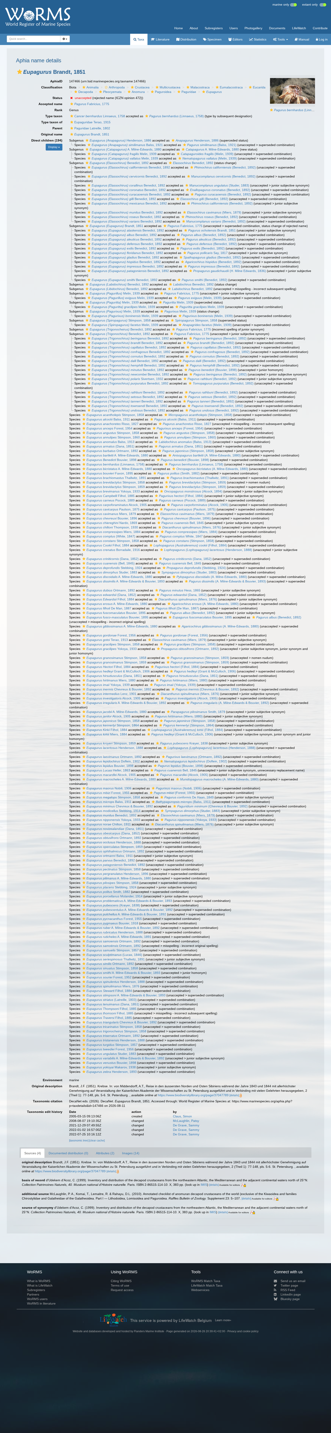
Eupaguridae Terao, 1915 (92, 122)
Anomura (138, 92)
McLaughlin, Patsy (186, 1121)
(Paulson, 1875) (190, 509)
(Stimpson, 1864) (188, 725)
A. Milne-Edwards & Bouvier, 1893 (125, 581)
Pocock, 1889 (110, 500)
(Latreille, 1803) (111, 1000)
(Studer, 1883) (219, 185)
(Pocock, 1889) (182, 500)
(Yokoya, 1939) (175, 685)
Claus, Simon (182, 1116)
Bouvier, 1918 (112, 923)
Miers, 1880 (111, 680)
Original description (47, 1086)
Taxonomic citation (47, 1101)
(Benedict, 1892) (225, 167)
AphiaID (56, 81)
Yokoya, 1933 (113, 491)
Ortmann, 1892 (112, 451)
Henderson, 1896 (117, 874)
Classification (51, 87)
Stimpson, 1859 (115, 487)
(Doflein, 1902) (195, 761)
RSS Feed (288, 1290)
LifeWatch (299, 28)
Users (233, 28)
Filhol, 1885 (110, 496)
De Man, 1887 (108, 608)
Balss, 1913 (110, 442)
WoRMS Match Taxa (205, 1281)
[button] (19, 71)
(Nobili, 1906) (179, 788)
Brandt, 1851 (91, 134)
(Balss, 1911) (175, 419)
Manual (303, 39)
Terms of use (120, 1285)
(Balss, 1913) (185, 442)
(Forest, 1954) (180, 428)
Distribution (187, 39)
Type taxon (53, 116)
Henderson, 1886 (120, 140)
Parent (57, 128)
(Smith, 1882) (178, 473)
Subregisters (214, 28)
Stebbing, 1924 (114, 568)
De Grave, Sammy (186, 1125)
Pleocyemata (112, 92)
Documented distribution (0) (68, 1153)
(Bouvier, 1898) (212, 370)
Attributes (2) (105, 1153)
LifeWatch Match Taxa (206, 1285)
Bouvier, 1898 (111, 460)
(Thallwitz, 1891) (199, 478)
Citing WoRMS (121, 1281)
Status (57, 98)
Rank (58, 110)
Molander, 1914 (114, 896)
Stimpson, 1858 (120, 320)
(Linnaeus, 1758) (301, 110)
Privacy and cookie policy (242, 1331)
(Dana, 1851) (110, 446)
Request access (122, 1290)
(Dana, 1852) (112, 559)
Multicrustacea (170, 87)
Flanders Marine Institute (149, 1331)
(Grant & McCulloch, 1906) (205, 671)
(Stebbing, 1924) (196, 568)
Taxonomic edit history (44, 1112)
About (194, 28)
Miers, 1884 (113, 532)
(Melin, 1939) (207, 154)
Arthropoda (117, 87)
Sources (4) (32, 1153)
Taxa (140, 39)
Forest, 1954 (109, 428)
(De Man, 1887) (177, 608)
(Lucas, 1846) (114, 955)
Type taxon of (51, 122)
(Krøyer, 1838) (113, 905)
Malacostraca (200, 87)
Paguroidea (163, 92)
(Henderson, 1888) (208, 550)
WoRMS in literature (41, 1303)
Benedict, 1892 (119, 163)
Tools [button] (281, 39)
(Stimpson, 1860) (190, 437)
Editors (237, 39)
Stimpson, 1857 (112, 950)
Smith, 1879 (198, 712)
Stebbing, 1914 (113, 811)
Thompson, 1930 (112, 527)
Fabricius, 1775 (91, 104)
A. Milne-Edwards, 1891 (118, 937)
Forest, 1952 (108, 977)
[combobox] (33, 39)
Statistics (259, 39)
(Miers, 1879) (214, 212)
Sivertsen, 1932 (127, 379)
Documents (277, 28)
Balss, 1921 (127, 145)
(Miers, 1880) (184, 680)
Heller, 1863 (108, 770)
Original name (51, 134)
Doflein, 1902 (113, 761)
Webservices (200, 1290)
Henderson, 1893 (111, 1072)
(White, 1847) (110, 536)
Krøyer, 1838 (184, 743)
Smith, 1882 (108, 892)
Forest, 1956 (111, 635)
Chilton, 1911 (108, 824)
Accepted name (50, 104)
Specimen (214, 39)
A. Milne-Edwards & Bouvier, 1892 (126, 703)
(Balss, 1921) (211, 145)
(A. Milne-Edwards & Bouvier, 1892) (229, 703)
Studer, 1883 (111, 572)
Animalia (92, 87)
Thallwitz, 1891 (116, 478)
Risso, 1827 (112, 424)
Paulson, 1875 (113, 509)
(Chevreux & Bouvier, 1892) (207, 689)
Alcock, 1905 (116, 505)
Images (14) (130, 1153)
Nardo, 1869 (111, 523)
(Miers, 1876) (191, 527)
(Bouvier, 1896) (186, 518)
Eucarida (259, 87)
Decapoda (85, 92)
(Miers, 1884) (191, 532)
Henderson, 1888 (114, 748)
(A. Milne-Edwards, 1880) (206, 455)
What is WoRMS (38, 1281)
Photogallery (253, 28)
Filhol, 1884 (107, 545)
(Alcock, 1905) (200, 505)
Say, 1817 (207, 253)
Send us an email (293, 1281)
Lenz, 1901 (111, 694)
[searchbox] (32, 39)
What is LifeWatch (39, 1285)
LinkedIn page (291, 1294)
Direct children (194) (46, 140)
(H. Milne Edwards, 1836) (229, 271)
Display (53, 147)
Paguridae (188, 92)
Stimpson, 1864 (112, 725)
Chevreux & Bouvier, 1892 (118, 689)
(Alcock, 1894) (193, 491)
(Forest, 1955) (174, 793)
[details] (234, 1095)
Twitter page (289, 1285)
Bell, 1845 (182, 523)
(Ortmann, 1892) (190, 649)
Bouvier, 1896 (111, 518)
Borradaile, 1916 (113, 550)
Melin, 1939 (124, 154)
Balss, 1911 (108, 419)
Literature (162, 39)
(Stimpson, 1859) (197, 482)
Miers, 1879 (111, 514)
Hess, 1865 (179, 590)
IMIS (204, 1184)
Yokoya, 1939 (108, 685)
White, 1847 (181, 536)
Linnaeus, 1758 (99, 116)
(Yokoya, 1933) (191, 820)
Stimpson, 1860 (113, 437)
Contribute (320, 28)
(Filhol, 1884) (181, 496)
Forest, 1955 (107, 793)
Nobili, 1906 (108, 788)
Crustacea (142, 87)
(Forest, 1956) (184, 635)
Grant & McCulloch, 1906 (118, 671)
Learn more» (223, 1320)
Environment (52, 1080)
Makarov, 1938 (111, 1067)
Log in (323, 39)
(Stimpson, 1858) (200, 415)
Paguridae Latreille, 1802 (92, 128)
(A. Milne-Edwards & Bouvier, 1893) (227, 581)
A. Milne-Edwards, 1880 (125, 149)
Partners (33, 1294)
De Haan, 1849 (189, 797)
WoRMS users (37, 1299)
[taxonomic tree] (79, 1140)
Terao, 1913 (107, 640)
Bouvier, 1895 (116, 613)
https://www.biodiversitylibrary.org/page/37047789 (193, 1095)
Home (178, 28)
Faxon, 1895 (109, 473)
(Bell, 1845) (110, 563)
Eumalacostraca (231, 87)
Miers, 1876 (112, 986)
